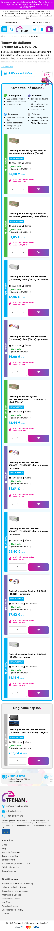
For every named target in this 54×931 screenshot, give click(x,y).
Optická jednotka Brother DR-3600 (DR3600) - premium (27, 592)
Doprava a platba (10, 856)
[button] (4, 29)
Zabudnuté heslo (10, 906)
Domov (2, 36)
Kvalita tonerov (9, 871)
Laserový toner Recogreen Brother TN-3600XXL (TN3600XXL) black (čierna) (27, 399)
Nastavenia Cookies (11, 898)
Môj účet (6, 902)
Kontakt (5, 913)
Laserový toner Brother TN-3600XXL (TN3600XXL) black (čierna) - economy (28, 531)
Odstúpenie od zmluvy (12, 910)
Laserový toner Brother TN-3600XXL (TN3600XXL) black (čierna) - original (28, 731)
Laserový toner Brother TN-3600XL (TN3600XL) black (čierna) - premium (28, 338)
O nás (4, 844)
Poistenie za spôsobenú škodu (16, 863)
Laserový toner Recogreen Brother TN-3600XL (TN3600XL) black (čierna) (28, 215)
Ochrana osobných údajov (14, 887)
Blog (4, 848)
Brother (17, 36)
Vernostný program (11, 852)
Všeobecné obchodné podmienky (17, 883)
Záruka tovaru (8, 859)
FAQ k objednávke (10, 867)
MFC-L (25, 36)
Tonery (8, 36)
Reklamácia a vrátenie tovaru (15, 891)
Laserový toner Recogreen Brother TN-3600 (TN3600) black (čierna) (27, 152)
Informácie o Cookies (11, 895)
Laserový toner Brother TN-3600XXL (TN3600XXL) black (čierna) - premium (28, 465)
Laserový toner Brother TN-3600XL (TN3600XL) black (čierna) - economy (28, 278)
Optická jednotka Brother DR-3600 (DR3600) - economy (27, 656)
